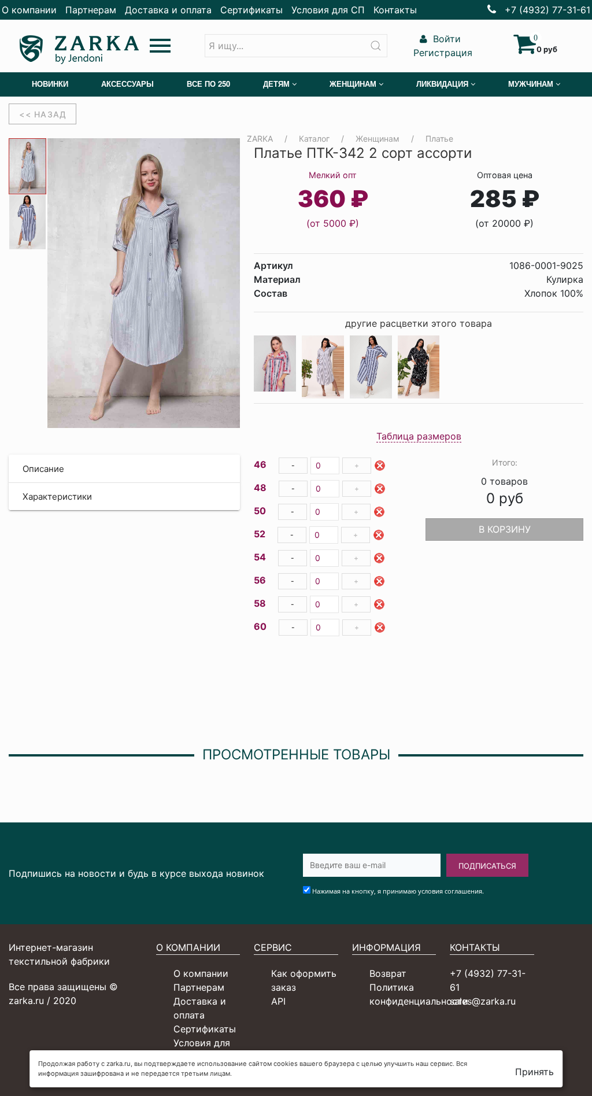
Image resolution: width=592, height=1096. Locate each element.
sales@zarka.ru (483, 1001)
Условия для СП (328, 10)
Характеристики (57, 496)
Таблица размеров (418, 436)
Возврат (387, 973)
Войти (445, 39)
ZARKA (260, 138)
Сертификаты (251, 10)
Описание (43, 468)
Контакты (395, 10)
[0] (524, 49)
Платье (439, 138)
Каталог (314, 138)
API (278, 1001)
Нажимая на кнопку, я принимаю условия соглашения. (398, 891)
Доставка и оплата (168, 10)
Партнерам (90, 10)
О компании (29, 10)
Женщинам (377, 138)
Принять (534, 1071)
